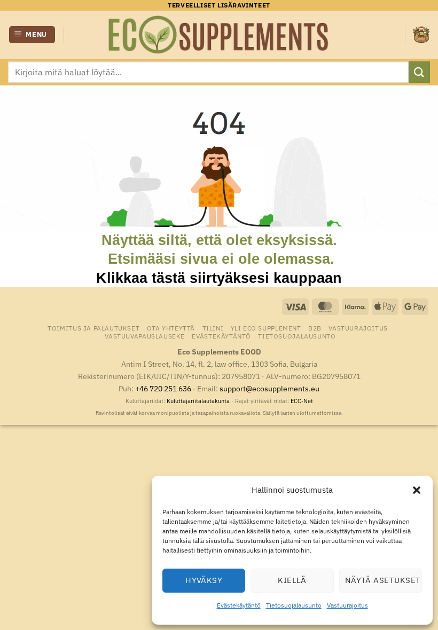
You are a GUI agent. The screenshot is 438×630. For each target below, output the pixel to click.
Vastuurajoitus (347, 605)
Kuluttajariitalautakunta (198, 401)
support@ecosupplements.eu (269, 388)
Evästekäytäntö (239, 605)
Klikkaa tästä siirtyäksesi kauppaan (219, 278)
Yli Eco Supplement (266, 328)
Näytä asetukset (383, 580)
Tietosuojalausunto (294, 605)
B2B (315, 328)
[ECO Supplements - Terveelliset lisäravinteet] (219, 34)
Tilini (213, 328)
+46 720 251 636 (163, 388)
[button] (416, 490)
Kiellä (292, 580)
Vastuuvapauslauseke (145, 336)
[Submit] (419, 71)
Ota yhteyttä (171, 328)
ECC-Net (302, 401)
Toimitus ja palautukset (93, 328)
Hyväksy (203, 580)
